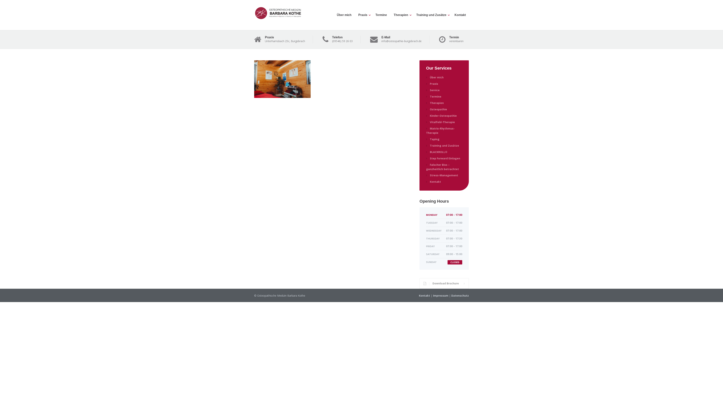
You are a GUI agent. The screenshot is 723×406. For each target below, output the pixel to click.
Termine (381, 15)
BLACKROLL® (438, 152)
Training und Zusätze (431, 15)
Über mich (344, 15)
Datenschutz (460, 295)
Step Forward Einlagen (445, 158)
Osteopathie (438, 109)
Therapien (401, 15)
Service (435, 90)
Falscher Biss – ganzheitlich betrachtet (442, 167)
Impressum (440, 295)
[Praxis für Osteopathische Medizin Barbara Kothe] (279, 13)
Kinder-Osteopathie (443, 115)
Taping (434, 139)
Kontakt (460, 15)
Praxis (362, 15)
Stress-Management (444, 175)
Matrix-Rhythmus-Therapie (440, 131)
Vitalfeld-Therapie (442, 122)
